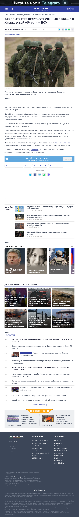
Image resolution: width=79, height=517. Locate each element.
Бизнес (57, 441)
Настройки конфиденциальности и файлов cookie (20, 485)
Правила (12, 451)
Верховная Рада (39, 443)
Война (27, 166)
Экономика (59, 463)
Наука (56, 446)
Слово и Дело (10, 15)
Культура (58, 443)
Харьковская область (14, 166)
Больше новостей (38, 405)
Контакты (13, 449)
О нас (11, 446)
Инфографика (39, 411)
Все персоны (37, 458)
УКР (68, 9)
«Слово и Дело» (18, 477)
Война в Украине (56, 166)
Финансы (58, 460)
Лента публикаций (24, 15)
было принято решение (64, 143)
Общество (58, 453)
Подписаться (67, 159)
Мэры (34, 455)
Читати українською (12, 34)
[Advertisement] (39, 101)
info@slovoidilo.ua (39, 490)
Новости (10, 335)
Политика (58, 455)
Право (57, 458)
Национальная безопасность (44, 15)
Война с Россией (40, 166)
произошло (34, 150)
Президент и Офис (40, 441)
